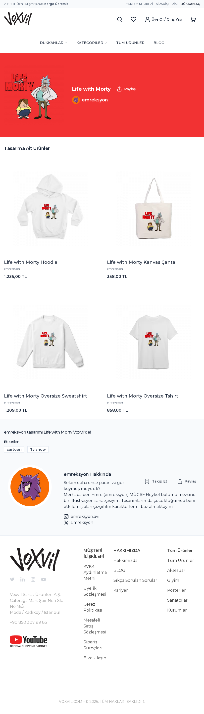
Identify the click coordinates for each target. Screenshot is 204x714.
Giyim (173, 580)
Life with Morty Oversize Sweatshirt (45, 396)
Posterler (176, 590)
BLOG (158, 43)
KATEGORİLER (89, 43)
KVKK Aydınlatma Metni (95, 572)
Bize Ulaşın (95, 658)
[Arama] (120, 19)
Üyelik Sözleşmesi (95, 591)
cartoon (14, 449)
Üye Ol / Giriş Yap (167, 19)
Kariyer (120, 590)
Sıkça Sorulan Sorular (135, 580)
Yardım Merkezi (139, 4)
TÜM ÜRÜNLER (130, 43)
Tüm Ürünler (180, 560)
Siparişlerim (167, 4)
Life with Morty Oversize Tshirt (142, 396)
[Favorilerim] (134, 19)
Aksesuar (176, 570)
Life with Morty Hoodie (30, 262)
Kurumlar (177, 610)
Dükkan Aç (190, 4)
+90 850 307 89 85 (28, 622)
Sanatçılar (177, 600)
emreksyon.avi (85, 516)
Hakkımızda (125, 560)
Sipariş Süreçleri (93, 645)
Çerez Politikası (93, 607)
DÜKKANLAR (51, 43)
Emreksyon (82, 522)
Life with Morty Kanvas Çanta (141, 262)
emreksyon (12, 268)
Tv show (38, 449)
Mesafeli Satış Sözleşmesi (95, 626)
